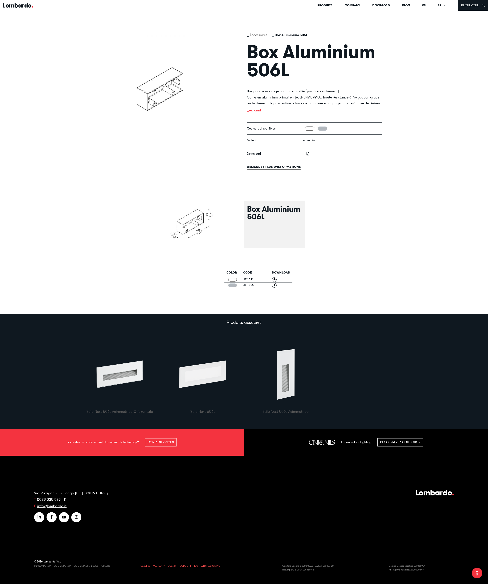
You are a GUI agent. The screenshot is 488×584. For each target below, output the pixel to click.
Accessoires (258, 35)
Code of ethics (189, 565)
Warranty (159, 565)
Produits (324, 5)
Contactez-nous (161, 442)
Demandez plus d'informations (274, 167)
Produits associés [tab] (244, 322)
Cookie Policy (62, 565)
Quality (172, 565)
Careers (145, 565)
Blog (406, 5)
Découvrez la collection (400, 442)
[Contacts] (423, 5)
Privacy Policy (42, 565)
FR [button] (440, 5)
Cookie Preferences (86, 565)
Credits (105, 565)
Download (381, 5)
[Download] (274, 279)
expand (255, 110)
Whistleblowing (210, 565)
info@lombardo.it (52, 505)
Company (352, 5)
